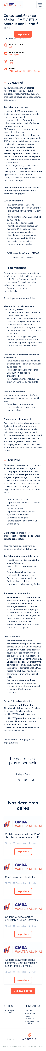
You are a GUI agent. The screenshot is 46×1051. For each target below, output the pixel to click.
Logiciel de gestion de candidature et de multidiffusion (23, 1046)
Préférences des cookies (32, 1022)
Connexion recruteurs (29, 1017)
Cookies (28, 1010)
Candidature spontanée (9, 1011)
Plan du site (30, 1013)
